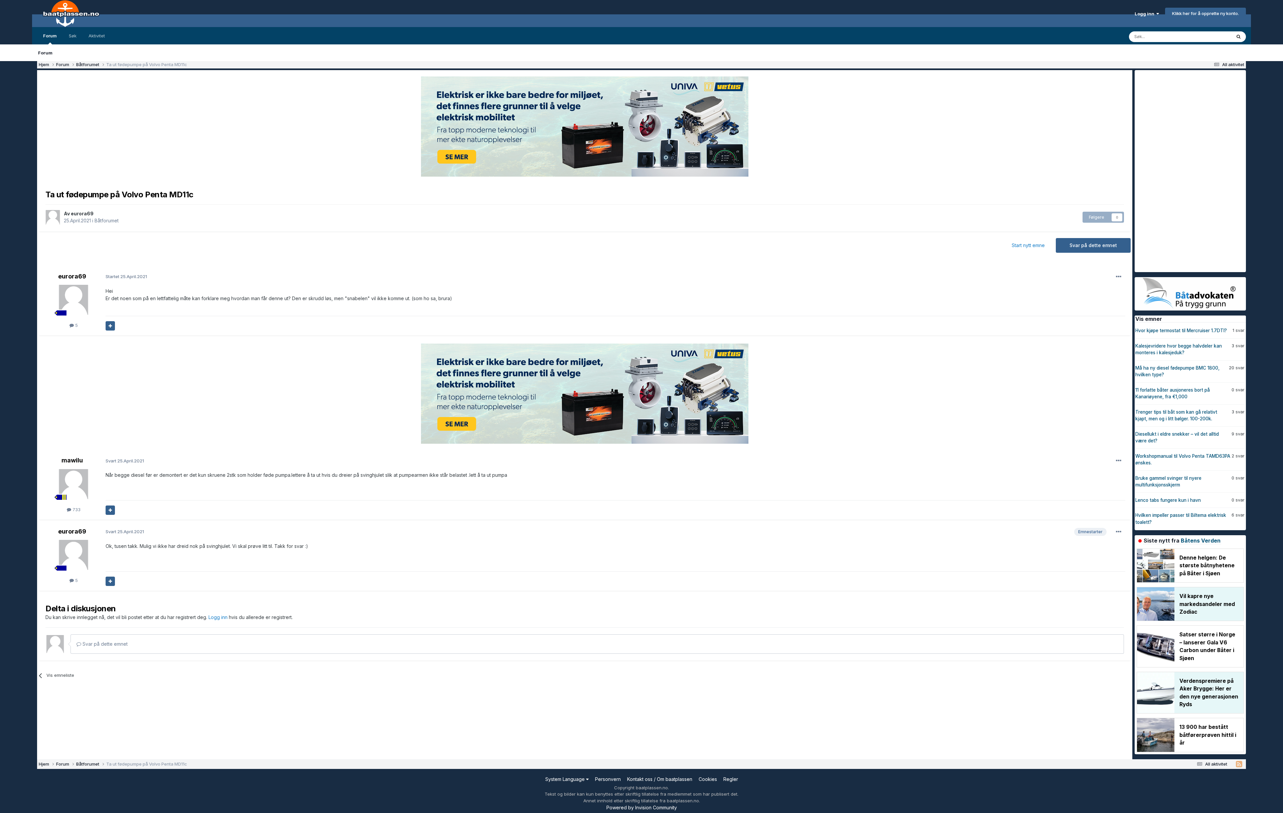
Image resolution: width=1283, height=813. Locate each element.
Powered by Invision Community (641, 807)
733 (76, 509)
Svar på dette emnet (1093, 245)
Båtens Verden (1201, 540)
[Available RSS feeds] (1239, 764)
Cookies (708, 779)
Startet (126, 276)
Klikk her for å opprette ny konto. (1205, 13)
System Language (565, 779)
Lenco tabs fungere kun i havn (1168, 500)
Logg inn (1145, 13)
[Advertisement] (1185, 170)
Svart (125, 460)
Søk (73, 35)
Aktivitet (97, 35)
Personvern (608, 779)
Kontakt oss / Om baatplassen (659, 779)
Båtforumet (107, 220)
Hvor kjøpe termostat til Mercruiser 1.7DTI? (1181, 330)
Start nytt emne (1028, 245)
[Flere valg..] (1118, 277)
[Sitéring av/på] (110, 326)
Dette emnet (1209, 36)
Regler (730, 779)
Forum (50, 35)
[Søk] (1238, 36)
